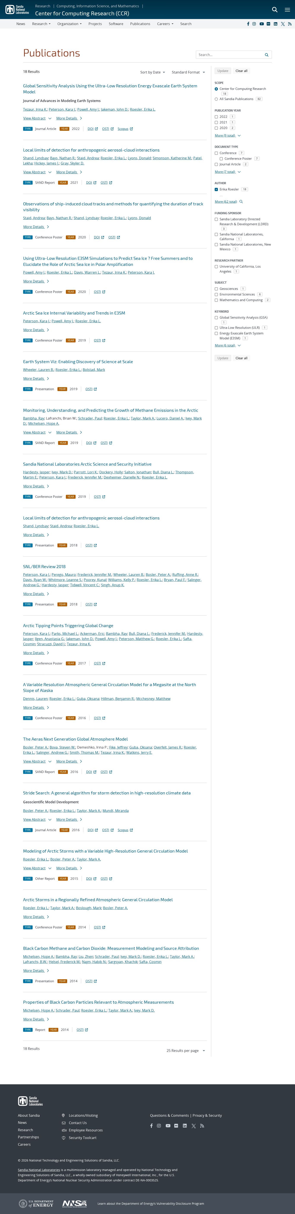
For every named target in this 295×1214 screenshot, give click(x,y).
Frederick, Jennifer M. (85, 477)
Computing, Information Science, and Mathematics (98, 6)
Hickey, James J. (46, 163)
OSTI (105, 128)
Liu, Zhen (86, 956)
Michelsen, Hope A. (43, 423)
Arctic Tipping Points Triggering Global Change (68, 625)
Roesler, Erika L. (142, 109)
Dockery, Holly (111, 472)
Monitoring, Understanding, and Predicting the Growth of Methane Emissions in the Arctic (110, 410)
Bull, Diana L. (163, 472)
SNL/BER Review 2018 (44, 566)
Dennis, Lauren (35, 698)
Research (42, 6)
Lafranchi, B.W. (35, 961)
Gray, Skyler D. (72, 163)
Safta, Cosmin (150, 961)
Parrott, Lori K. (86, 472)
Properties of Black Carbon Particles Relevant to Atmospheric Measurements (98, 1002)
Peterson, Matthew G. (136, 638)
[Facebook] (248, 23)
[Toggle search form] (274, 9)
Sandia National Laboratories (39, 1170)
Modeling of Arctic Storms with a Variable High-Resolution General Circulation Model (105, 850)
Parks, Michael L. (65, 633)
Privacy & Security (207, 1115)
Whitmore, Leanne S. (65, 579)
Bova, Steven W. (62, 747)
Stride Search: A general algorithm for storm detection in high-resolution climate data (107, 792)
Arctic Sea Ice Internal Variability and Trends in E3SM (74, 312)
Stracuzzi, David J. (51, 644)
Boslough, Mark (88, 908)
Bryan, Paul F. (175, 579)
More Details (67, 118)
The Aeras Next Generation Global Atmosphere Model (75, 738)
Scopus (123, 128)
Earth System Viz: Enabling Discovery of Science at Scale (78, 361)
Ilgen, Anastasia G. (50, 638)
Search (186, 23)
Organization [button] (67, 23)
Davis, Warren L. (87, 272)
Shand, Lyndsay (35, 158)
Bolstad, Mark (94, 369)
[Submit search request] (267, 55)
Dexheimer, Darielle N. (122, 477)
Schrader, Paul (90, 418)
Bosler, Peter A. (158, 574)
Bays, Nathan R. (62, 158)
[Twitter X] (283, 23)
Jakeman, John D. (114, 109)
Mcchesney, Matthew (153, 698)
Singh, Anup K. (112, 585)
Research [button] (39, 23)
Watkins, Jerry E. (139, 752)
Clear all (243, 70)
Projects (95, 23)
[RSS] (290, 23)
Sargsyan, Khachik (123, 961)
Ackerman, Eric (92, 633)
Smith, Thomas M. (84, 752)
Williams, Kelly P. (121, 579)
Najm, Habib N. (94, 961)
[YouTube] (262, 23)
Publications (140, 23)
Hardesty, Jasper (36, 472)
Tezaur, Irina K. (35, 109)
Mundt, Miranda (116, 810)
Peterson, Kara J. (62, 109)
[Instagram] (255, 23)
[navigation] (153, 72)
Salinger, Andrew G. (52, 752)
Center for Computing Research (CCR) (82, 13)
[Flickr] (269, 23)
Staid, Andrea (88, 158)
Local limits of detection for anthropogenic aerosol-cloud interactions (91, 149)
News (20, 23)
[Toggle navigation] (8, 24)
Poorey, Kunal (95, 579)
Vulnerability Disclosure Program (180, 1203)
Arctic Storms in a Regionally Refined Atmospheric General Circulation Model (98, 899)
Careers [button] (163, 23)
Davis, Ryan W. (35, 579)
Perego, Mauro (64, 574)
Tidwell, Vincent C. (84, 585)
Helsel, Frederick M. (64, 961)
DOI (91, 128)
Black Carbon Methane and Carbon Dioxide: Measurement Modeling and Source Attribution (111, 948)
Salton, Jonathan (137, 472)
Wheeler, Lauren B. (38, 369)
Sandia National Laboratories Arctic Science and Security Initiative (87, 463)
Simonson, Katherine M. (172, 158)
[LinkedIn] (276, 23)
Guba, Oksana (88, 698)
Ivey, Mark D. (62, 472)
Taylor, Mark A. (143, 418)
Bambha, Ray (33, 418)
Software (116, 23)
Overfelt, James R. (168, 747)
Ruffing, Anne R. (185, 574)
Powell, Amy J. (88, 109)
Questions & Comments (169, 1115)
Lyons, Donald (139, 158)
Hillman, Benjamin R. (118, 698)
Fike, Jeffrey (118, 747)
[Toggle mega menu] (287, 9)
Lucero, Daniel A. (170, 418)
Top (282, 1209)
